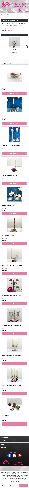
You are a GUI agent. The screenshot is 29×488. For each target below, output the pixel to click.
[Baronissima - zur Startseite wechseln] (14, 4)
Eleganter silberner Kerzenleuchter (11, 355)
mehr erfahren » (12, 30)
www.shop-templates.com (14, 463)
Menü (5, 11)
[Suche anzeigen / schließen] (15, 10)
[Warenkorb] (26, 10)
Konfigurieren (23, 485)
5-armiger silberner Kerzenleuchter (11, 385)
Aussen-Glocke (6, 415)
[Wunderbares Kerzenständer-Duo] (14, 134)
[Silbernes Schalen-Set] (14, 194)
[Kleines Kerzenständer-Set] (14, 164)
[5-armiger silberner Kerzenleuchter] (14, 375)
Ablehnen (4, 485)
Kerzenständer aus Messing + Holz (11, 295)
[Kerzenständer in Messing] (14, 224)
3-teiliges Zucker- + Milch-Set (10, 85)
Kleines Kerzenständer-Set (9, 175)
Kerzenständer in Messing (9, 235)
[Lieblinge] (19, 10)
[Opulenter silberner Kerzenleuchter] (14, 315)
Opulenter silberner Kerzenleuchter (11, 325)
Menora (14, 49)
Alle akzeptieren (13, 485)
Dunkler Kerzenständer (8, 115)
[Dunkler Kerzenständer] (14, 104)
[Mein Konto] (22, 10)
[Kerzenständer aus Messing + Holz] (14, 285)
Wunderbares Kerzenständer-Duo (11, 145)
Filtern (5, 60)
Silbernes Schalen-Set (8, 205)
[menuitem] (4, 10)
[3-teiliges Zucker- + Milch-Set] (14, 74)
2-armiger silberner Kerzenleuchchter (12, 265)
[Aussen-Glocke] (14, 405)
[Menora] (14, 42)
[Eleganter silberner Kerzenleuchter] (14, 345)
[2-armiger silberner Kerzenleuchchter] (14, 254)
